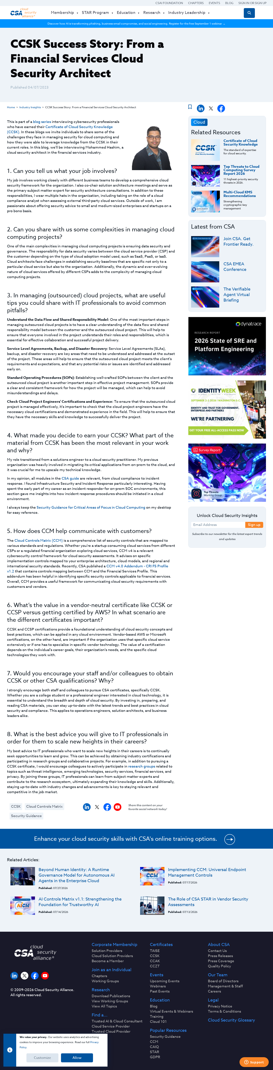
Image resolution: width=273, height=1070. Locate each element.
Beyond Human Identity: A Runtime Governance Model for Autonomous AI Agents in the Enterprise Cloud (77, 875)
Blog (229, 3)
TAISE (155, 950)
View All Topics (104, 1006)
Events (214, 3)
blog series (42, 121)
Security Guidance (26, 816)
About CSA (219, 944)
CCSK (16, 806)
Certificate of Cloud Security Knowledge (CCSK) (60, 129)
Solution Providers (107, 950)
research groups (141, 766)
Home (11, 107)
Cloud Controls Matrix (44, 806)
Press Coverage (221, 961)
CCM (154, 1041)
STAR (154, 1052)
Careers (214, 991)
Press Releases (220, 956)
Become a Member (108, 961)
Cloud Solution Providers (112, 956)
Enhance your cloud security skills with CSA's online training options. (125, 838)
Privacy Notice (220, 1006)
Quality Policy (219, 966)
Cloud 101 (158, 1021)
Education (160, 1000)
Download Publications (111, 996)
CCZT (155, 966)
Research (101, 990)
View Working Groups (110, 1001)
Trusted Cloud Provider (111, 1031)
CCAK (155, 961)
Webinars (158, 986)
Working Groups (105, 981)
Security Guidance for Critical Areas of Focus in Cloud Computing (91, 507)
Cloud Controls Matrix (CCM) (39, 540)
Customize (42, 1057)
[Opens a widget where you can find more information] (254, 1062)
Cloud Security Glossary (231, 1020)
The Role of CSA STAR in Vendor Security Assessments (208, 902)
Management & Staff (225, 986)
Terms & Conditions (224, 1011)
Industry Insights (30, 107)
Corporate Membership (114, 944)
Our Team (217, 975)
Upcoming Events (164, 981)
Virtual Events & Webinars (171, 1011)
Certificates (161, 944)
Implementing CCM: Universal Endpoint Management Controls (207, 872)
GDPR (155, 1057)
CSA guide (70, 478)
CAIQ (154, 1047)
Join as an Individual (111, 970)
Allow (77, 1057)
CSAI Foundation (169, 3)
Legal (213, 1000)
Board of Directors (223, 981)
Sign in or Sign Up (252, 3)
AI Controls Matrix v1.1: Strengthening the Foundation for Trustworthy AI (80, 902)
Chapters (196, 3)
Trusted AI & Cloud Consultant (117, 1021)
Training (156, 1016)
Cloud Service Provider (111, 1026)
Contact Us (217, 950)
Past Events (160, 991)
